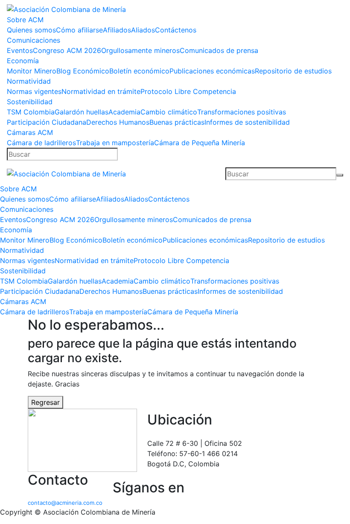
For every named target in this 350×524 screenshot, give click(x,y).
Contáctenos (175, 30)
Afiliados (117, 30)
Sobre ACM (25, 19)
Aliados (143, 30)
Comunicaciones (33, 40)
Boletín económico (139, 71)
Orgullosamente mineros (140, 50)
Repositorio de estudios (293, 71)
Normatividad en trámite (100, 91)
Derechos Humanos (117, 122)
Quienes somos (31, 30)
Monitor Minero (31, 71)
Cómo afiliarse (79, 30)
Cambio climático (168, 112)
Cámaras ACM (30, 132)
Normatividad (29, 81)
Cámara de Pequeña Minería (199, 142)
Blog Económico (82, 71)
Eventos (20, 50)
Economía (23, 60)
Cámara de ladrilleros (41, 142)
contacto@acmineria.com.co (65, 502)
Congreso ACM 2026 (67, 50)
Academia (124, 112)
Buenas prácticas (176, 122)
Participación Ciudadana (46, 122)
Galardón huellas (81, 112)
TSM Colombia (31, 112)
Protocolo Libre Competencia (188, 91)
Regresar (45, 402)
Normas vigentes (34, 91)
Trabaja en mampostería (115, 142)
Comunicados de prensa (219, 50)
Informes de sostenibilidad (247, 122)
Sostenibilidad (29, 101)
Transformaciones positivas (241, 112)
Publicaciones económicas (212, 71)
